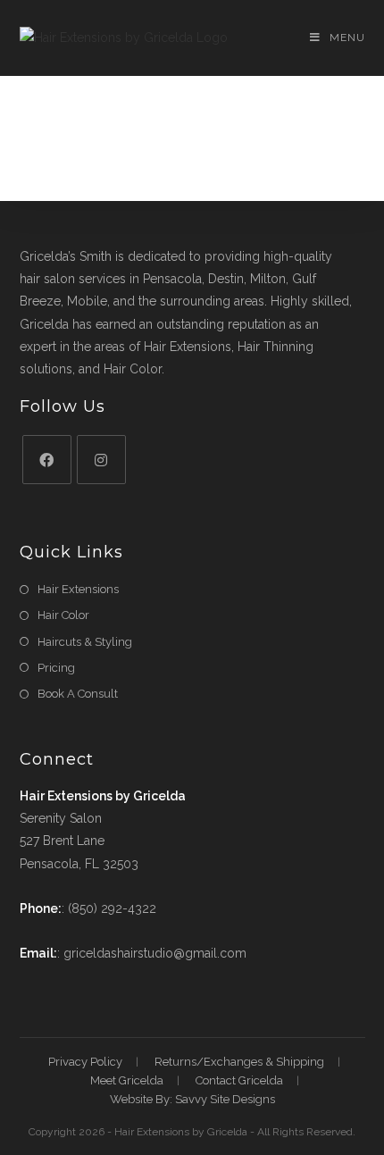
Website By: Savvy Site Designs (192, 1099)
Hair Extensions (78, 589)
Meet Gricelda (126, 1080)
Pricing (56, 667)
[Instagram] (101, 459)
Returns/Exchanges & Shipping (239, 1061)
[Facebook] (46, 459)
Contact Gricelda (239, 1080)
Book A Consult (78, 693)
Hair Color (63, 615)
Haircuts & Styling (85, 642)
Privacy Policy (85, 1061)
